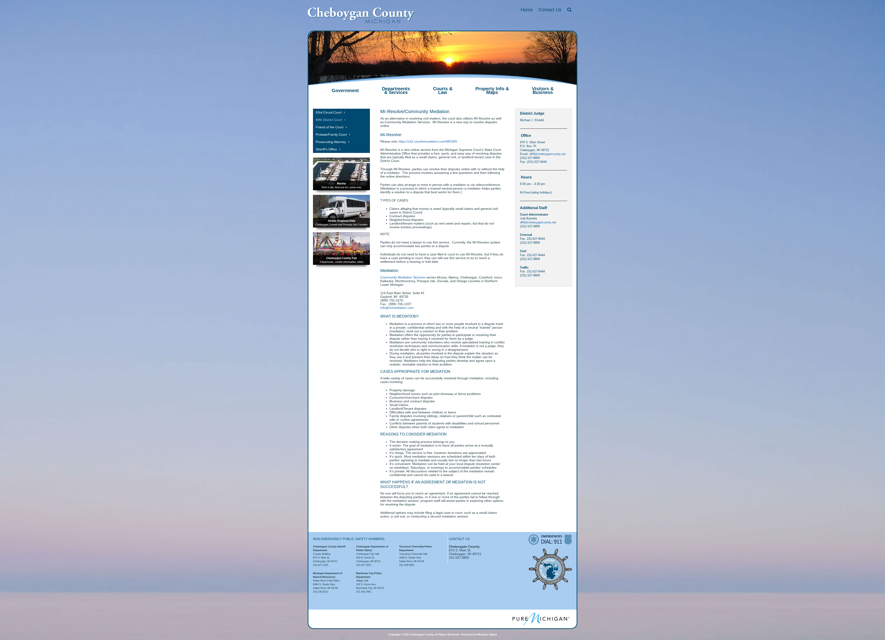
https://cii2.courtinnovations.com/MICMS (427, 141)
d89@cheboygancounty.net (547, 154)
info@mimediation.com (397, 308)
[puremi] (541, 614)
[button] (569, 9)
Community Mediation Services (402, 277)
